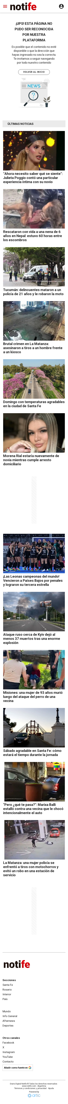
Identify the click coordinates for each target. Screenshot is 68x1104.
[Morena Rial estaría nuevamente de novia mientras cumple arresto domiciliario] (34, 433)
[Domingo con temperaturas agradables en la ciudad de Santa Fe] (34, 379)
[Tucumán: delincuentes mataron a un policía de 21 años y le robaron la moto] (34, 267)
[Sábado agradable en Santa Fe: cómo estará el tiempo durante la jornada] (34, 727)
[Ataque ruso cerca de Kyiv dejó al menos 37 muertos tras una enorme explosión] (34, 611)
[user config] (61, 6)
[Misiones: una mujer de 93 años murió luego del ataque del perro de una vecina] (34, 669)
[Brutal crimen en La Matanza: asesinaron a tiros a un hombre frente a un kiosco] (34, 321)
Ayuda (51, 1088)
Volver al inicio (34, 72)
